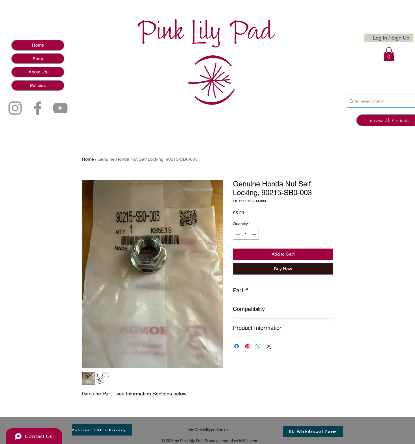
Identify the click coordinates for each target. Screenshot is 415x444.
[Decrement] (237, 234)
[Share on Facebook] (236, 346)
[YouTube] (60, 108)
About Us (38, 72)
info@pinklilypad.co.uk (208, 429)
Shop (37, 58)
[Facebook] (38, 108)
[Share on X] (268, 346)
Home (38, 45)
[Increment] (254, 234)
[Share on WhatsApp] (258, 346)
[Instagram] (15, 108)
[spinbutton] (246, 234)
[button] (389, 54)
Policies (38, 85)
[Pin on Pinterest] (247, 346)
